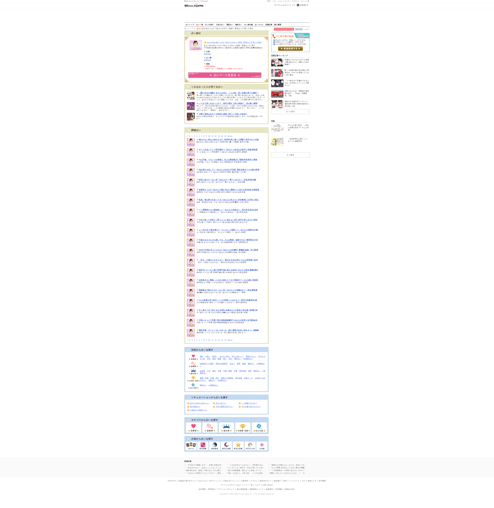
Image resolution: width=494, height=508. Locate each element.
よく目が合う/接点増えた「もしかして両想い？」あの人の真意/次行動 (228, 230)
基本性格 (242, 371)
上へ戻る (290, 155)
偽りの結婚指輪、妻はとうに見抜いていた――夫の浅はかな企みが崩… (256, 470)
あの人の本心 (224, 356)
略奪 (219, 359)
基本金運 (238, 378)
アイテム (253, 481)
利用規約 (211, 489)
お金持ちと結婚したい (199, 410)
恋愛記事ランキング (279, 56)
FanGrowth (202, 481)
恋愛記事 (268, 24)
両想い (215, 356)
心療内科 (244, 481)
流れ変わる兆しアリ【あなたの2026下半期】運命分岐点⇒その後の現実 (229, 170)
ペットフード (294, 481)
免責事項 (269, 489)
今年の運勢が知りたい (224, 407)
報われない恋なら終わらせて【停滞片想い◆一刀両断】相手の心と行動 (229, 140)
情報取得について (257, 489)
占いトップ (190, 24)
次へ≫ (230, 136)
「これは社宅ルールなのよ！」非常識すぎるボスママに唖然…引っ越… (256, 465)
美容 (285, 481)
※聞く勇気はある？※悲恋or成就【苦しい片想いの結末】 (223, 114)
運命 (214, 371)
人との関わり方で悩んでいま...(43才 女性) (291, 44)
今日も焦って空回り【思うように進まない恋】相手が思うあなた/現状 (228, 220)
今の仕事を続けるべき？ (251, 407)
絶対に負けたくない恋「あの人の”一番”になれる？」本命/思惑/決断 (227, 180)
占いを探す (209, 24)
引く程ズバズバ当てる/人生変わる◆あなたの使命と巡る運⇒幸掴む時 (228, 310)
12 (216, 136)
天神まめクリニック (231, 481)
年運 (219, 371)
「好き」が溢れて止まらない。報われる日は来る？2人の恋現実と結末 (228, 260)
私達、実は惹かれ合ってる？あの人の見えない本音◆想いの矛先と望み (229, 200)
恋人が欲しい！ (238, 356)
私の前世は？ (195, 407)
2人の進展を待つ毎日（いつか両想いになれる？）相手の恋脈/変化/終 (228, 300)
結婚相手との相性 (207, 364)
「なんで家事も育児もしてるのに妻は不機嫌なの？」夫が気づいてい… (298, 468)
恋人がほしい (221, 403)
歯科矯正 (277, 481)
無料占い (238, 24)
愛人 (225, 359)
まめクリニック (215, 481)
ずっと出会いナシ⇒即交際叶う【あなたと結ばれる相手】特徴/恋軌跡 (228, 150)
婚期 (238, 364)
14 (222, 136)
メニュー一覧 (305, 1)
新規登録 (298, 29)
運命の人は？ (251, 356)
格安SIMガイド (266, 481)
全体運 (202, 371)
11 (212, 136)
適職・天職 (204, 378)
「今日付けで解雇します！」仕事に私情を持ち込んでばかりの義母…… (214, 465)
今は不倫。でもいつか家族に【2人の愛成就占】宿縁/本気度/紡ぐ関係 (228, 160)
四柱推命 (207, 54)
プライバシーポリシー (226, 489)
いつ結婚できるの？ (249, 403)
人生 (208, 371)
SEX (230, 359)
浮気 (208, 359)
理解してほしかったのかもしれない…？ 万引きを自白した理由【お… (298, 473)
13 (219, 136)
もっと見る (290, 111)
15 (225, 136)
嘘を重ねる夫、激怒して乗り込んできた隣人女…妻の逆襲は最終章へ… (214, 470)
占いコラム (259, 24)
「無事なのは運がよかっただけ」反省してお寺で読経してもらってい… (298, 465)
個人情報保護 (242, 489)
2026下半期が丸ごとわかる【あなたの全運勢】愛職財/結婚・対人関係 (228, 250)
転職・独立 (214, 378)
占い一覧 (199, 24)
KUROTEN (172, 481)
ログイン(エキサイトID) (284, 29)
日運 (235, 371)
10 (209, 136)
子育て (269, 1)
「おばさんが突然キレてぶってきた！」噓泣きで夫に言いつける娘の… (214, 473)
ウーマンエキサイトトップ (284, 5)
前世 (250, 371)
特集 (273, 121)
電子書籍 (322, 481)
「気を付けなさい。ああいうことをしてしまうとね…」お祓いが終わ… (214, 468)
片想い (207, 356)
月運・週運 (227, 371)
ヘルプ (306, 29)
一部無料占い (247, 359)
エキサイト (304, 5)
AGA (304, 481)
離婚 (244, 364)
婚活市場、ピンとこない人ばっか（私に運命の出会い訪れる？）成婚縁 (229, 330)
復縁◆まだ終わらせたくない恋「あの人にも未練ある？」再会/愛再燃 (228, 290)
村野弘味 (207, 60)
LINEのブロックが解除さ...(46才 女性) (289, 42)
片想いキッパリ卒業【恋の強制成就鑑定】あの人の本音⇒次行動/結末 (228, 320)
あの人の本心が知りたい (199, 403)
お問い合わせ (267, 485)
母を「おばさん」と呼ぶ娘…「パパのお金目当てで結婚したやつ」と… (256, 473)
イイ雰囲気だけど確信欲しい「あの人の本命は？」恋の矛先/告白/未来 (228, 210)
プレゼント (295, 1)
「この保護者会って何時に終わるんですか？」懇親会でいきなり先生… (298, 470)
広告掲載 (278, 489)
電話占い (229, 24)
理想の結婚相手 (222, 364)
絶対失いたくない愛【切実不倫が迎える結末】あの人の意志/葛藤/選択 (228, 270)
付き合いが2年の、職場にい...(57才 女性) (291, 40)
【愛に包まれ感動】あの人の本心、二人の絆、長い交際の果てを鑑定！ (229, 93)
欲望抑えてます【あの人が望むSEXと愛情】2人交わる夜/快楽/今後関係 (229, 190)
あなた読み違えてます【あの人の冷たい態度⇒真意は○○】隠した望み (234, 42)
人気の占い (220, 24)
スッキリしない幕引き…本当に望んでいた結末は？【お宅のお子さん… (256, 468)
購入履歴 (277, 24)
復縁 (214, 359)
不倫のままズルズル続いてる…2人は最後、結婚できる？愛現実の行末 (228, 240)
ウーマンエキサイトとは (230, 485)
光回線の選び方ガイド (187, 481)
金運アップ (248, 378)
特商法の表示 (289, 489)
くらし (274, 1)
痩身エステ (312, 481)
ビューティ (287, 1)
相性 (201, 356)
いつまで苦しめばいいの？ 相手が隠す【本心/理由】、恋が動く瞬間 (228, 103)
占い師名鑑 (248, 24)
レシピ (280, 1)
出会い (232, 364)
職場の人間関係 (227, 378)
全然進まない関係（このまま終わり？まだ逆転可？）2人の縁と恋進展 (228, 280)
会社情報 (202, 489)
